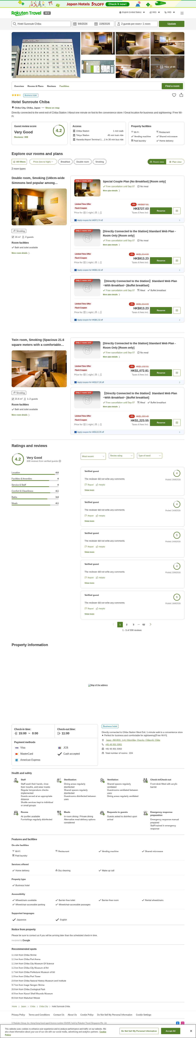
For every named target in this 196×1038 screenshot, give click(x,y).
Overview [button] (19, 86)
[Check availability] (177, 210)
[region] (98, 1031)
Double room (82, 161)
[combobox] (41, 24)
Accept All (170, 1031)
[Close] (191, 1031)
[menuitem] (132, 12)
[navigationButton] (113, 624)
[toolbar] (93, 24)
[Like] (174, 95)
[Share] (181, 95)
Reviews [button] (51, 86)
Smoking (99, 161)
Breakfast (65, 161)
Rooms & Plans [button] (35, 86)
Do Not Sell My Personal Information (139, 1031)
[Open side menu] (181, 13)
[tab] (157, 161)
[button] (26, 13)
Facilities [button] (64, 86)
